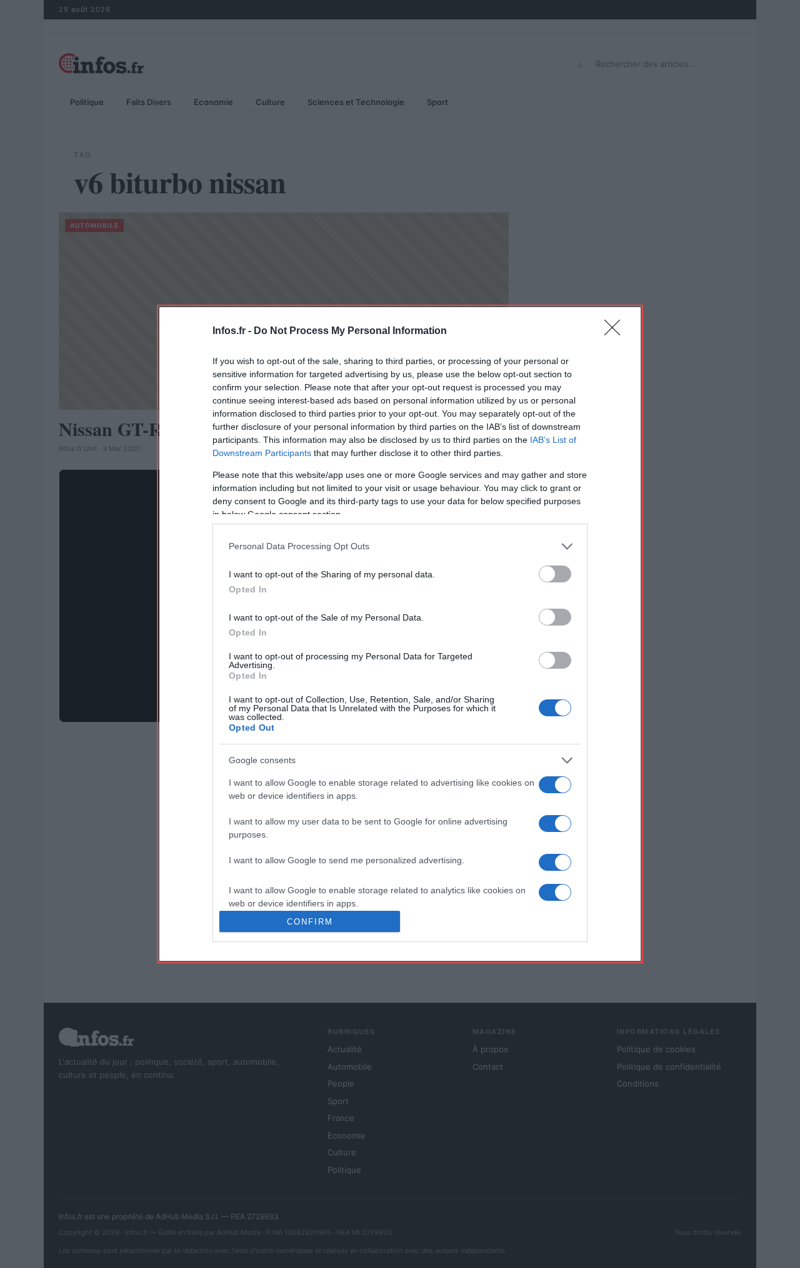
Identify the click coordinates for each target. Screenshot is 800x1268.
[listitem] (400, 546)
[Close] (616, 331)
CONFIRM (310, 921)
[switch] (555, 574)
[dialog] (400, 634)
